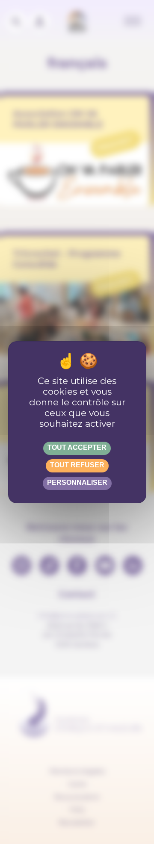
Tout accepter (77, 447)
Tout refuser (77, 465)
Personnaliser (77, 482)
